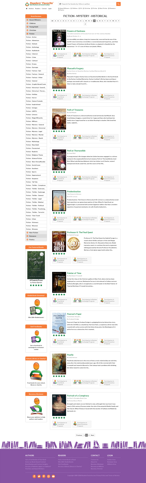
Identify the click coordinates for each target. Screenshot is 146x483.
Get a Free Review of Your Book (35, 459)
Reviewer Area (112, 462)
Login (50, 8)
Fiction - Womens (32, 229)
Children (75, 8)
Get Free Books (63, 464)
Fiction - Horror (31, 98)
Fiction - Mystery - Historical (35, 128)
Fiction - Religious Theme (34, 155)
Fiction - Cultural (31, 60)
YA (81, 8)
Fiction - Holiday (31, 94)
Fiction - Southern (32, 168)
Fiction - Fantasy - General (35, 74)
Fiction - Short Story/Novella (35, 162)
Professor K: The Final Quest (80, 232)
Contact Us (94, 459)
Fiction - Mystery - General (35, 124)
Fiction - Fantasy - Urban (34, 77)
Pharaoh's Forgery (75, 68)
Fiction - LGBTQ (31, 111)
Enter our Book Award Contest (35, 462)
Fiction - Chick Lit (32, 54)
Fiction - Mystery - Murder (35, 135)
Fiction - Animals (31, 44)
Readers (37, 8)
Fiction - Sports (31, 172)
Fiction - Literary (31, 114)
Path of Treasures (75, 110)
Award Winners (65, 8)
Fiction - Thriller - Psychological (36, 209)
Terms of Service (113, 475)
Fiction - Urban (31, 219)
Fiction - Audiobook (32, 50)
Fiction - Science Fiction (34, 158)
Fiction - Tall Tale (31, 182)
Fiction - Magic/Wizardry (34, 118)
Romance (113, 8)
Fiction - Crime (31, 57)
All (52, 21)
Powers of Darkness (76, 31)
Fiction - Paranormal (33, 148)
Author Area (111, 459)
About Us (94, 462)
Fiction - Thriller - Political (35, 205)
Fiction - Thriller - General (34, 195)
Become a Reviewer (97, 464)
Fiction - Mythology (32, 141)
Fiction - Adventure (32, 40)
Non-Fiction (103, 8)
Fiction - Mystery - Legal (34, 131)
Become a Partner (97, 469)
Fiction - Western (32, 226)
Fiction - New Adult (32, 145)
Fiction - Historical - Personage (36, 91)
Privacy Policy (100, 475)
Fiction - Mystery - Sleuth (34, 138)
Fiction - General (31, 81)
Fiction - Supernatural (33, 175)
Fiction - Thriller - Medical (34, 202)
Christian (87, 8)
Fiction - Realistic (32, 151)
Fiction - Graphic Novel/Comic (36, 84)
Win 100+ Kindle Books (65, 462)
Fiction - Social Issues (33, 165)
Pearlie (70, 355)
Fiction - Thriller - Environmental (36, 188)
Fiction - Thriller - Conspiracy (35, 185)
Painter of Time (74, 273)
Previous (79, 435)
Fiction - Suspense (32, 178)
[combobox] (89, 4)
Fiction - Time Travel (33, 215)
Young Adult (33, 27)
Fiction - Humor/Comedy (34, 101)
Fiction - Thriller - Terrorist (35, 212)
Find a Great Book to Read (67, 459)
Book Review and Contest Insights (36, 464)
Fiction (95, 8)
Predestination (74, 191)
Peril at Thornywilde (76, 150)
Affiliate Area (111, 464)
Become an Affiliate (97, 466)
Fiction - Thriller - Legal (34, 199)
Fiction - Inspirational (33, 104)
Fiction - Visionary (32, 222)
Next (92, 435)
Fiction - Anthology (32, 47)
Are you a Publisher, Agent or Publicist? (38, 466)
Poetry (62, 10)
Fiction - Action (31, 37)
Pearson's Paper (74, 314)
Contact (44, 8)
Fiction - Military (31, 121)
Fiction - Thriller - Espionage (35, 192)
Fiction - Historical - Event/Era (36, 87)
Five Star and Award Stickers (34, 469)
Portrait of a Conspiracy (78, 395)
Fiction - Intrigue (31, 108)
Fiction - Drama (31, 64)
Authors (31, 8)
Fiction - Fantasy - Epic (33, 71)
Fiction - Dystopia (32, 67)
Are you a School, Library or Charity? (70, 466)
